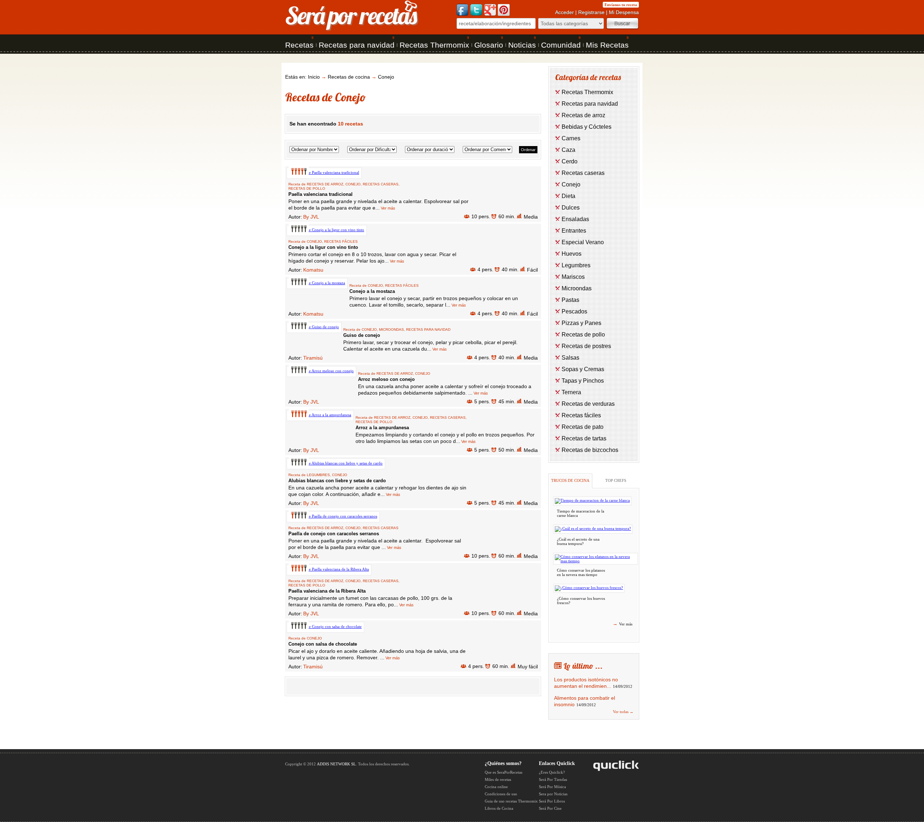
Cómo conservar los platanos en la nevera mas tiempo (581, 572)
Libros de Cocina (499, 808)
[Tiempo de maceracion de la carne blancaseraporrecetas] (592, 501)
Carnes (571, 138)
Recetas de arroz (325, 184)
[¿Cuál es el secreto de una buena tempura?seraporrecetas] (593, 529)
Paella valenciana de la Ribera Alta (327, 591)
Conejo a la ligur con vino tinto (323, 247)
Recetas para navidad (357, 45)
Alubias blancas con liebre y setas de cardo (337, 480)
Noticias (522, 45)
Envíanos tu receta (621, 5)
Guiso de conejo (361, 335)
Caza (568, 150)
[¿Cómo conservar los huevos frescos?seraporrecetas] (589, 588)
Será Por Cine (550, 808)
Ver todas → (623, 711)
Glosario (488, 45)
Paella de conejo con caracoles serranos (333, 533)
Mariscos (573, 277)
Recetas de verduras (588, 404)
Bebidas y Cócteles (586, 127)
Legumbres (318, 475)
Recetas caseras (380, 184)
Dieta (568, 196)
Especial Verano (583, 242)
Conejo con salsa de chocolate (322, 644)
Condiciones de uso (501, 794)
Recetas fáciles (341, 241)
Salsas (570, 358)
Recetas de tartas (584, 438)
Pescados (574, 311)
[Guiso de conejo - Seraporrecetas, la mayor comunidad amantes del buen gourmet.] (314, 327)
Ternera (571, 392)
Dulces (571, 208)
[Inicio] (352, 30)
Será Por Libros (552, 801)
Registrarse (591, 12)
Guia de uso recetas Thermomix (511, 801)
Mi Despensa (624, 12)
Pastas (570, 300)
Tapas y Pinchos (583, 381)
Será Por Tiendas (553, 779)
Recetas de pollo (306, 188)
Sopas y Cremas (583, 369)
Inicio (314, 77)
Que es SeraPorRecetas (503, 772)
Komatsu (313, 270)
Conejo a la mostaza (372, 291)
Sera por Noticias (553, 794)
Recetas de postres (586, 346)
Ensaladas (575, 219)
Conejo (386, 77)
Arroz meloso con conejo (386, 379)
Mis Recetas (607, 45)
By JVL (311, 217)
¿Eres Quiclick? (552, 772)
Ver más (387, 208)
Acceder (564, 12)
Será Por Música (552, 786)
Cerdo (570, 161)
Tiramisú (313, 358)
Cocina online (496, 786)
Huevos (571, 254)
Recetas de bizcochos (590, 450)
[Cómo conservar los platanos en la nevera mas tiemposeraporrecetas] (595, 558)
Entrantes (574, 231)
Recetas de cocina (349, 77)
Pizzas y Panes (581, 323)
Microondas (391, 329)
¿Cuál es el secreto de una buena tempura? (578, 541)
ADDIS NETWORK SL (336, 764)
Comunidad (561, 45)
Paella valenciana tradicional (320, 194)
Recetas (299, 45)
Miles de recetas (498, 779)
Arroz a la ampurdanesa (382, 427)
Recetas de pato (582, 427)
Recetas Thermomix (434, 45)
